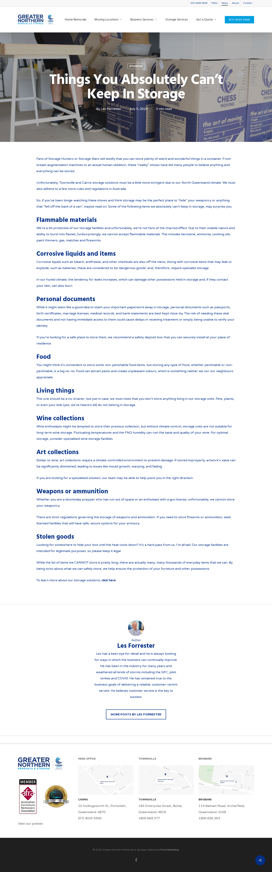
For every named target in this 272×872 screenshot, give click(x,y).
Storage (136, 66)
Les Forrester (111, 109)
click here (109, 580)
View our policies (30, 824)
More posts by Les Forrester (136, 714)
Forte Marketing (169, 849)
